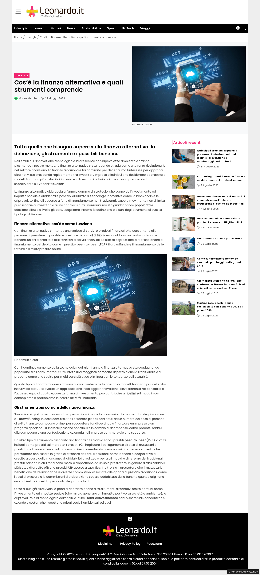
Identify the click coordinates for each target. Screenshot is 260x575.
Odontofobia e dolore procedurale (219, 238)
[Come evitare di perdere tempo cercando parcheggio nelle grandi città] (183, 264)
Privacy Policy (130, 544)
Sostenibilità (91, 28)
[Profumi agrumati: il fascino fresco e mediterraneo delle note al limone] (183, 182)
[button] (244, 28)
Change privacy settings (243, 571)
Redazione (154, 544)
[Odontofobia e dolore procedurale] (183, 244)
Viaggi (145, 28)
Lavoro (39, 28)
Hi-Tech (128, 28)
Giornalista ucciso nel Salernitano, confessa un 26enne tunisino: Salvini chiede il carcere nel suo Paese (221, 284)
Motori (56, 28)
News (71, 28)
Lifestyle (20, 28)
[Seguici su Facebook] (238, 28)
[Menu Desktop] (18, 12)
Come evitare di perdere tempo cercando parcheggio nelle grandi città (219, 262)
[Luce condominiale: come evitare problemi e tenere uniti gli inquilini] (183, 224)
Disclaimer (106, 544)
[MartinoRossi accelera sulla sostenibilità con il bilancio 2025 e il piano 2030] (183, 308)
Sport (111, 28)
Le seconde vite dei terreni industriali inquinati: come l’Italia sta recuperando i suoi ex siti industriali (221, 200)
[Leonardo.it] (55, 12)
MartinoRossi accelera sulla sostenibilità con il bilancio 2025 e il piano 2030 (220, 306)
